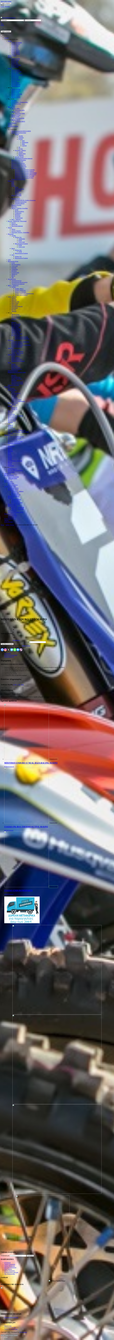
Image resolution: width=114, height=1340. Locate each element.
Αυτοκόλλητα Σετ (16, 280)
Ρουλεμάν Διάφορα (16, 346)
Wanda (10, 457)
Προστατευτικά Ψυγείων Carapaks (25, 169)
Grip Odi (13, 300)
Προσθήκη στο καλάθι (7, 644)
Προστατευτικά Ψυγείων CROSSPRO (26, 173)
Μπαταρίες (7, 435)
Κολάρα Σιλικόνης (16, 369)
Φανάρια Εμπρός (16, 499)
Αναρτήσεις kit (15, 350)
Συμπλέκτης (11, 414)
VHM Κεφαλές (12, 390)
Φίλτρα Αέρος (15, 314)
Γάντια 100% (15, 73)
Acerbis (21, 136)
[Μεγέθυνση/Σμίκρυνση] (6, 1337)
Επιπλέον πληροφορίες (10, 655)
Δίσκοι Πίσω (15, 327)
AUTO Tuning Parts (10, 486)
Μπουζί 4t (14, 409)
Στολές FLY (14, 47)
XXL (22, 684)
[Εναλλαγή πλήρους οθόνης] (5, 1337)
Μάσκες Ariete (15, 112)
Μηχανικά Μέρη (12, 506)
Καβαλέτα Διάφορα (20, 292)
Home (2, 525)
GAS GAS (18, 194)
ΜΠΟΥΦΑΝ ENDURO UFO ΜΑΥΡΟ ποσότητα (15, 642)
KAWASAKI (19, 218)
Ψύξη (9, 362)
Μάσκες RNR (15, 116)
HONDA (17, 214)
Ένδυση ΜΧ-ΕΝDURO (11, 39)
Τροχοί (10, 227)
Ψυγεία (13, 364)
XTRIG (13, 287)
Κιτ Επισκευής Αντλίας (21, 337)
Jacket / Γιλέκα (12, 55)
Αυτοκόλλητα (12, 279)
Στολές (10, 41)
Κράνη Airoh (15, 60)
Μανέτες (13, 322)
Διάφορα (13, 311)
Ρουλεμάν (11, 340)
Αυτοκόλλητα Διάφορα (17, 284)
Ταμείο (7, 1335)
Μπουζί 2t (14, 407)
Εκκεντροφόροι (12, 510)
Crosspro (21, 137)
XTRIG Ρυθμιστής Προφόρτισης (24, 293)
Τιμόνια (13, 298)
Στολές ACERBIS (16, 42)
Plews (9, 454)
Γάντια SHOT (15, 83)
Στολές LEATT (15, 44)
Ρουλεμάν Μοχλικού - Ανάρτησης (21, 345)
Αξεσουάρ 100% (20, 110)
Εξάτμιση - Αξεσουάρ (17, 509)
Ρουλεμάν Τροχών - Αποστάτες (20, 232)
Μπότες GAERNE (16, 94)
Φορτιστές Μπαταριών (14, 443)
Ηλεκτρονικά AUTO (14, 504)
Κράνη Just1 (14, 63)
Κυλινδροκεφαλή (13, 403)
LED (9, 260)
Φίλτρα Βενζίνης (16, 316)
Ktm (23, 141)
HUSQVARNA (19, 189)
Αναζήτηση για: (5, 1255)
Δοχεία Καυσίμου (13, 370)
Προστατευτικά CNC (17, 161)
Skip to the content (6, 1)
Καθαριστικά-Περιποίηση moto (17, 372)
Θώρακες (14, 100)
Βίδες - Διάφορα (16, 219)
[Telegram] (11, 649)
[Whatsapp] (14, 649)
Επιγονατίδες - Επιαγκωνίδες (19, 102)
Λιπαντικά (7, 424)
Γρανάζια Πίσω (15, 198)
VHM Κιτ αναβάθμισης (18, 401)
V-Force (10, 412)
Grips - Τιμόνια (12, 296)
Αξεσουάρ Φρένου (16, 333)
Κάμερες (6, 467)
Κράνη (10, 57)
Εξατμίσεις (11, 181)
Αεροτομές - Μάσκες (17, 491)
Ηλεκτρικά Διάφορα (17, 226)
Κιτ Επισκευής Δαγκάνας (22, 338)
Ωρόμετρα (14, 224)
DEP (12, 182)
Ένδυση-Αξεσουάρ (13, 477)
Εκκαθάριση (16, 640)
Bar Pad (13, 309)
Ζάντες (13, 229)
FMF (12, 184)
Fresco (13, 186)
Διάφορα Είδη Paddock (18, 361)
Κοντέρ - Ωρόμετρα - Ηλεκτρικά (17, 221)
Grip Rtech (14, 308)
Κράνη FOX (15, 67)
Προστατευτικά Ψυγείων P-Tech (24, 177)
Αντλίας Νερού (19, 157)
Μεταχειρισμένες (13, 485)
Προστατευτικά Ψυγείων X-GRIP (24, 176)
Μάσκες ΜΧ (11, 107)
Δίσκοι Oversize (16, 329)
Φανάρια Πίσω (15, 501)
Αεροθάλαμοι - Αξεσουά (15, 461)
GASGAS (14, 395)
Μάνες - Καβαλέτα (13, 285)
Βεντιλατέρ (14, 366)
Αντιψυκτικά (11, 428)
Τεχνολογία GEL (13, 440)
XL (19, 684)
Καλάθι (2, 1335)
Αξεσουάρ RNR (19, 118)
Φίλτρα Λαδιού (15, 317)
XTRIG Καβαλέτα (20, 290)
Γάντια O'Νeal (15, 79)
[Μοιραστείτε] (3, 1337)
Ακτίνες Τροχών (16, 231)
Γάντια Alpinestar (16, 71)
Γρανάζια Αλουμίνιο (20, 202)
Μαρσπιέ (14, 380)
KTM (16, 187)
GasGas (24, 145)
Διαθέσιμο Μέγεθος (7, 633)
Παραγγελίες (8, 1326)
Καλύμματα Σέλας (13, 261)
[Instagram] (5, 649)
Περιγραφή (7, 653)
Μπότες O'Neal (15, 97)
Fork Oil (10, 433)
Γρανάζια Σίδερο (19, 203)
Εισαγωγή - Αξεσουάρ (17, 507)
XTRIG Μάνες (19, 288)
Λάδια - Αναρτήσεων (17, 353)
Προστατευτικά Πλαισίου (18, 160)
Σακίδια (10, 124)
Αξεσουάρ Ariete (20, 113)
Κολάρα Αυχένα (16, 104)
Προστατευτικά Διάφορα (18, 179)
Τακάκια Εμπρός (16, 330)
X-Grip (21, 149)
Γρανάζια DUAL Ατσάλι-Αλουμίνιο (25, 200)
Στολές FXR (15, 46)
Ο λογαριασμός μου (10, 518)
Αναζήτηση (30, 1255)
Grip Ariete (14, 305)
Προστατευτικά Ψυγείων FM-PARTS (25, 174)
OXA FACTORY (16, 195)
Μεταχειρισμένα (9, 475)
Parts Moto (7, 128)
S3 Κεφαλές (11, 388)
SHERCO (14, 274)
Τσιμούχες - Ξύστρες (17, 351)
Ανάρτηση (11, 348)
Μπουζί (10, 406)
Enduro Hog (22, 153)
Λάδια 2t (10, 425)
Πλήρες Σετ (18, 237)
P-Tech (21, 139)
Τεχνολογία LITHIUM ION (16, 436)
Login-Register (8, 522)
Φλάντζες (10, 411)
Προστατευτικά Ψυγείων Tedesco (24, 171)
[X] (8, 649)
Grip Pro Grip (15, 301)
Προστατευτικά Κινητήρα (18, 132)
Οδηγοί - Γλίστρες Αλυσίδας (19, 208)
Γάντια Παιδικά (15, 86)
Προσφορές (7, 473)
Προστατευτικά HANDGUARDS (21, 131)
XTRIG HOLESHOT (21, 295)
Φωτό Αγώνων (12, 517)
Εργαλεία (7, 480)
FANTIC (14, 268)
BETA (17, 192)
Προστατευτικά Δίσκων (18, 163)
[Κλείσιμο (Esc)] (1, 1337)
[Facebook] (2, 649)
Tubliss (10, 464)
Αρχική (6, 38)
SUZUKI (17, 216)
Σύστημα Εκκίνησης (17, 382)
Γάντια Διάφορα (15, 84)
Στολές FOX (15, 49)
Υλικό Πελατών (12, 515)
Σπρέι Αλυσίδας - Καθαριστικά (16, 430)
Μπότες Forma (15, 95)
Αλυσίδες (14, 206)
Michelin (10, 451)
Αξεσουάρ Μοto (12, 478)
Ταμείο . (6, 520)
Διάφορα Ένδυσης (13, 126)
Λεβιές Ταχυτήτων (16, 379)
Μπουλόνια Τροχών (13, 496)
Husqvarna (25, 142)
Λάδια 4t (10, 427)
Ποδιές (17, 134)
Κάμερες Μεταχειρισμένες (15, 470)
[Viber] (21, 649)
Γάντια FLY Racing (16, 75)
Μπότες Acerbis (15, 89)
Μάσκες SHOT (15, 120)
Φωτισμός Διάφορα (16, 502)
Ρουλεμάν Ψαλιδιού (17, 343)
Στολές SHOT (15, 50)
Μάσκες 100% (15, 108)
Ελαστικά (7, 444)
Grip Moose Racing (17, 306)
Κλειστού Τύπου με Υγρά (15, 441)
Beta (23, 144)
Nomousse (11, 465)
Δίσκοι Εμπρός (15, 325)
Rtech (13, 248)
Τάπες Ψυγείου (15, 367)
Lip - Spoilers (15, 493)
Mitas (9, 452)
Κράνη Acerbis (15, 58)
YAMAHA (18, 190)
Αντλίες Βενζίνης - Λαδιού (15, 415)
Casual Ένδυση (12, 123)
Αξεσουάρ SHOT (20, 121)
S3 (19, 147)
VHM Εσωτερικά (16, 399)
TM (12, 277)
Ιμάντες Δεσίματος (16, 359)
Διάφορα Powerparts (17, 383)
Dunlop (10, 448)
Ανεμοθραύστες (15, 494)
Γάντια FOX (14, 78)
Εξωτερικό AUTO (13, 489)
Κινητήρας (7, 387)
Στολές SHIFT (15, 52)
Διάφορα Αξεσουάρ (13, 385)
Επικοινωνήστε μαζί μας (11, 1317)
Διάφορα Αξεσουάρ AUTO (15, 512)
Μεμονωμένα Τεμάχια (21, 243)
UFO (12, 255)
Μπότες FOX (15, 92)
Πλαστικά (10, 234)
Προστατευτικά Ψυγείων (18, 168)
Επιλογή (11, 766)
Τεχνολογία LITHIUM (14, 438)
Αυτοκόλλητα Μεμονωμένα (19, 282)
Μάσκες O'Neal (15, 115)
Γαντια (10, 68)
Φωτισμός (11, 498)
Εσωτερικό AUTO (13, 488)
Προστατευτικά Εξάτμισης (18, 166)
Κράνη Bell (14, 62)
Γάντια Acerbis (15, 70)
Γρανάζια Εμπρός (16, 205)
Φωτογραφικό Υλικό (10, 514)
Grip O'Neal (14, 303)
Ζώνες (13, 105)
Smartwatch (11, 472)
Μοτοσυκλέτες (8, 481)
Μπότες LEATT (16, 91)
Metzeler (10, 449)
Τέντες (13, 356)
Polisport (21, 155)
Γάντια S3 (14, 81)
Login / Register (5, 6)
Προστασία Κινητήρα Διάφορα (23, 158)
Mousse (10, 462)
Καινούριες (11, 483)
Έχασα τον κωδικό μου (10, 1329)
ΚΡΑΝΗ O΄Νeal (16, 65)
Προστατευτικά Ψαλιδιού (18, 165)
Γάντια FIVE (15, 76)
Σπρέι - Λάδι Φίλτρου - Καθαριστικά (18, 432)
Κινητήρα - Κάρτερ (20, 150)
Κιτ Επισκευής (15, 335)
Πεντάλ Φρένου (15, 324)
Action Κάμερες (12, 469)
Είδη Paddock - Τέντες (14, 354)
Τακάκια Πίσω (15, 332)
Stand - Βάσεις (15, 358)
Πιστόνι (13, 404)
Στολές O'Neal (15, 54)
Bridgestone (11, 446)
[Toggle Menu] (1, 35)
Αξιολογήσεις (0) (9, 656)
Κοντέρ (13, 223)
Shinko (10, 459)
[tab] (58, 653)
